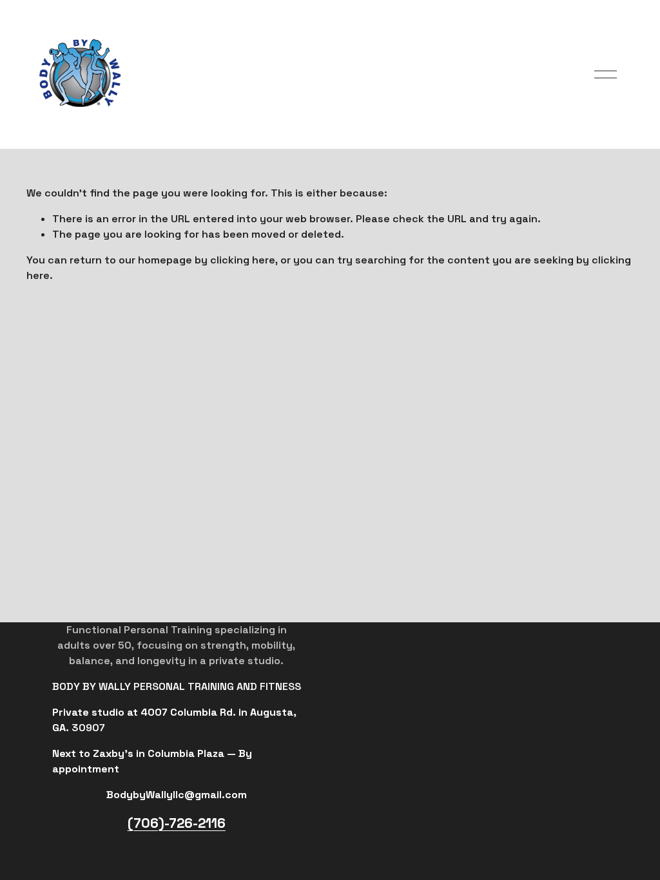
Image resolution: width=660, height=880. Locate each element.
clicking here (242, 260)
